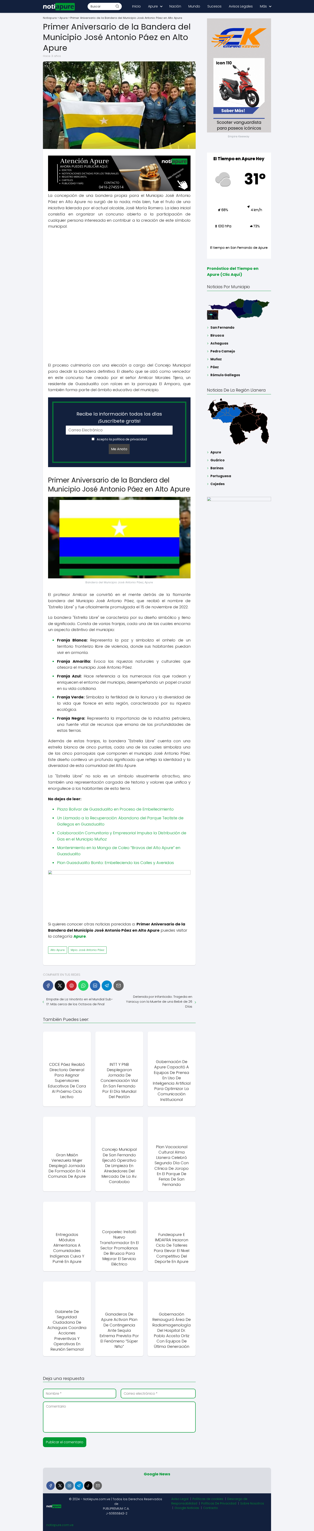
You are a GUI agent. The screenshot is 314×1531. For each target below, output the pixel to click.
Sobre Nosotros (252, 1503)
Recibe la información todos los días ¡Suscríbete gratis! (119, 417)
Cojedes (217, 484)
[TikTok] (88, 1485)
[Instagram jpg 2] (119, 873)
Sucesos (214, 6)
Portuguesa (220, 476)
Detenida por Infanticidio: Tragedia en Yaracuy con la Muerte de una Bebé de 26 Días (159, 1001)
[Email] (118, 985)
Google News (157, 1474)
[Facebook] (48, 985)
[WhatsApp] (83, 985)
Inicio (136, 6)
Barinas (217, 468)
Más (263, 6)
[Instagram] (69, 1485)
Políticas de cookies (207, 1499)
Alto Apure (57, 950)
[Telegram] (107, 985)
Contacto (210, 1508)
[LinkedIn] (95, 985)
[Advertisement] (119, 264)
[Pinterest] (71, 985)
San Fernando (222, 327)
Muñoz (216, 359)
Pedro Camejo (222, 351)
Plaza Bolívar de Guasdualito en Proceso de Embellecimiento (115, 809)
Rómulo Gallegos (225, 375)
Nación (175, 6)
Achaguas (219, 343)
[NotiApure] (119, 189)
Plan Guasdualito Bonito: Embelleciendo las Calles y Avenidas (115, 862)
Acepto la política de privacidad (121, 439)
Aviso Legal (179, 1499)
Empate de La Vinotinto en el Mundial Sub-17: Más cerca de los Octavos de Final (79, 1001)
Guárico (217, 460)
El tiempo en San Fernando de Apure (239, 247)
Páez (214, 367)
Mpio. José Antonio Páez (87, 950)
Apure (153, 6)
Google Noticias (187, 1508)
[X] (60, 985)
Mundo (194, 6)
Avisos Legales (241, 6)
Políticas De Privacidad (218, 1503)
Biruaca (217, 335)
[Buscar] (117, 6)
